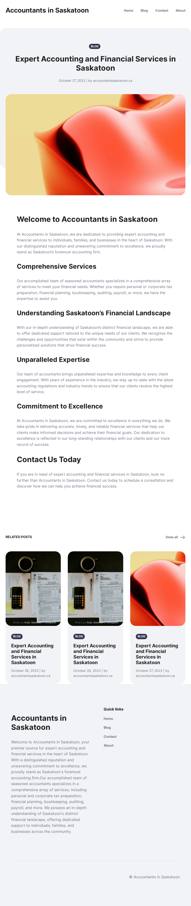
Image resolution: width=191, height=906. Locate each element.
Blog (144, 10)
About (180, 10)
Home (128, 10)
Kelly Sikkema (32, 622)
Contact (161, 10)
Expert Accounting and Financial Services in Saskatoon (32, 654)
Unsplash (50, 622)
